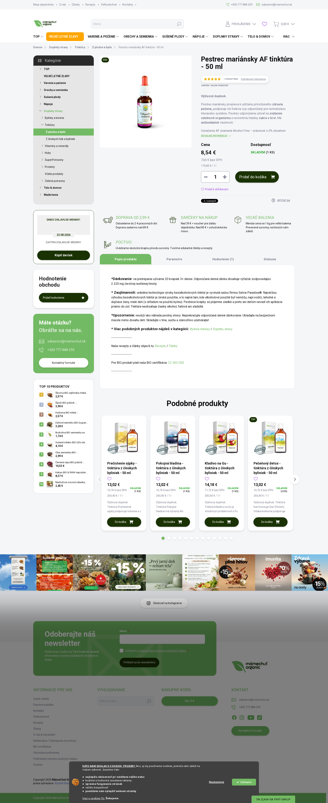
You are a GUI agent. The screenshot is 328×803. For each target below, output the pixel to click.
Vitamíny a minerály (57, 146)
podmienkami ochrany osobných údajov (162, 650)
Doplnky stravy (53, 111)
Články (76, 4)
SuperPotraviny (54, 159)
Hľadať (179, 23)
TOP (47, 69)
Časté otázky (41, 698)
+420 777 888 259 (60, 350)
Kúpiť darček (64, 255)
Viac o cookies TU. (93, 798)
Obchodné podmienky (46, 752)
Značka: (214, 85)
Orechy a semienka (56, 90)
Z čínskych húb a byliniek (60, 138)
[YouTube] (251, 717)
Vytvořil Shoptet (64, 783)
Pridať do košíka (252, 177)
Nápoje (48, 104)
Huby (48, 152)
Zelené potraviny (55, 180)
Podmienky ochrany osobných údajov (55, 758)
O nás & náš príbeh (44, 734)
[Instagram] (242, 717)
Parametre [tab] (174, 259)
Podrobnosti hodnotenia (253, 79)
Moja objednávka (43, 4)
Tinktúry (50, 124)
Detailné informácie (214, 135)
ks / (189, 700)
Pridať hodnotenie (53, 297)
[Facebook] (234, 717)
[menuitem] (38, 36)
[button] (163, 538)
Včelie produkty (54, 173)
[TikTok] (259, 717)
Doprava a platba (43, 704)
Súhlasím (246, 782)
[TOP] (270, 438)
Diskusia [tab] (270, 259)
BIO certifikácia (42, 746)
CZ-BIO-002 (176, 362)
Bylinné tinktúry (200, 329)
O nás (62, 4)
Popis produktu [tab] (125, 259)
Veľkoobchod (109, 4)
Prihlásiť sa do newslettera (139, 662)
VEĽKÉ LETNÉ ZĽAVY (56, 76)
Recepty (90, 4)
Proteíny (50, 166)
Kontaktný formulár (63, 362)
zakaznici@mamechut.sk (66, 341)
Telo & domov (53, 187)
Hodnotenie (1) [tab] (223, 259)
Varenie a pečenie (55, 82)
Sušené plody (52, 97)
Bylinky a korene (54, 117)
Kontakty (127, 4)
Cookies (38, 764)
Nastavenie (216, 782)
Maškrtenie (51, 194)
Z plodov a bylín (55, 131)
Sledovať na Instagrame (167, 603)
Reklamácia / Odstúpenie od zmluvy (54, 740)
